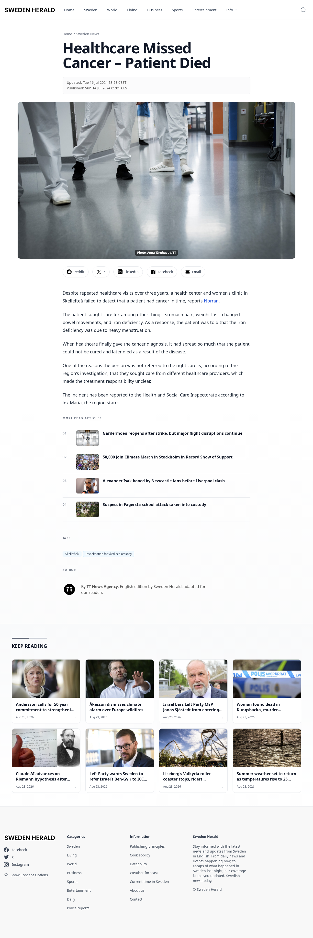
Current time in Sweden (149, 881)
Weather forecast (144, 872)
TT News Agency (102, 586)
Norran (211, 301)
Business (154, 9)
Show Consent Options (29, 875)
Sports (177, 9)
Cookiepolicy (140, 855)
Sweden (90, 9)
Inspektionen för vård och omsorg (109, 554)
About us (137, 890)
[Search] (303, 10)
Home (69, 9)
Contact (136, 899)
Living (132, 9)
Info (229, 9)
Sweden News (87, 34)
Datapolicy (138, 864)
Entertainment (204, 9)
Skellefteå (72, 554)
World (112, 9)
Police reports (78, 908)
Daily (71, 899)
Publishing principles (147, 846)
